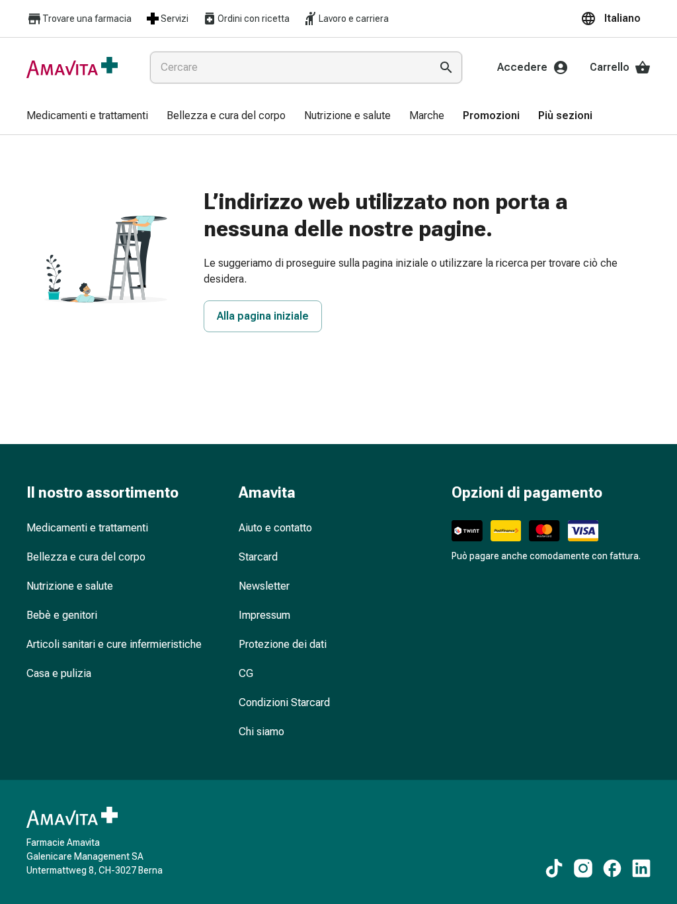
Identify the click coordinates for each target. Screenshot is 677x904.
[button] (615, 18)
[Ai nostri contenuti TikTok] (554, 868)
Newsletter (264, 586)
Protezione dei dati (283, 644)
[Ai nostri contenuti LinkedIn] (641, 868)
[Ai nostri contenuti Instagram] (583, 868)
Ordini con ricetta (254, 18)
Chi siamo (261, 731)
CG (246, 673)
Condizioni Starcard (284, 702)
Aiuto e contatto (275, 527)
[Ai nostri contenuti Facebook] (612, 868)
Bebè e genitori (61, 615)
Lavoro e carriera (354, 18)
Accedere (522, 67)
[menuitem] (87, 116)
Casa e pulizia (58, 673)
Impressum (264, 615)
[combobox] (287, 67)
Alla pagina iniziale (263, 316)
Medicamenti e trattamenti (87, 527)
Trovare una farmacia (87, 18)
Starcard (258, 557)
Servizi (174, 18)
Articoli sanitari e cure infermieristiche (114, 644)
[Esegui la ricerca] (446, 67)
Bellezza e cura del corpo (85, 557)
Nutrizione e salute (69, 586)
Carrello (609, 67)
